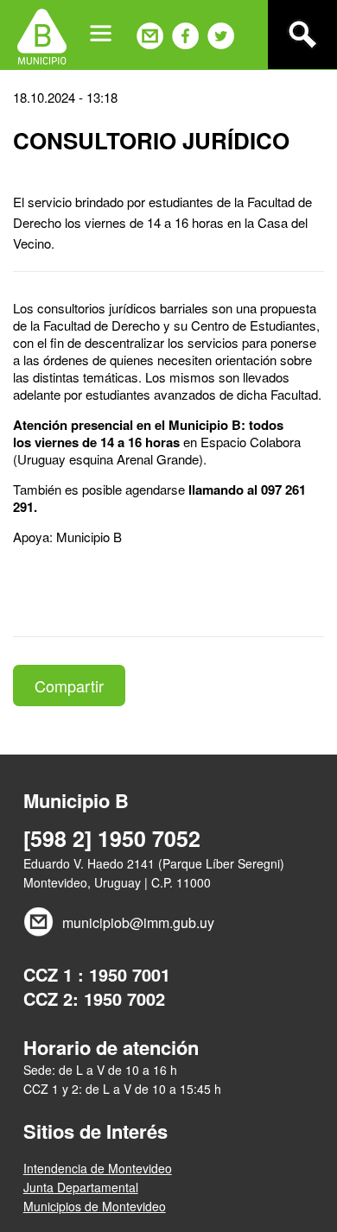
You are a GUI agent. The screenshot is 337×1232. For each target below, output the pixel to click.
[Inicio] (42, 34)
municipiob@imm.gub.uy (138, 922)
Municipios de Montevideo (94, 1206)
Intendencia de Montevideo (97, 1168)
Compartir (69, 685)
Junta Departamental (80, 1187)
